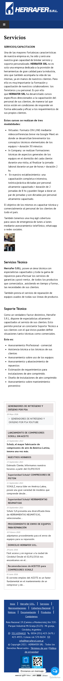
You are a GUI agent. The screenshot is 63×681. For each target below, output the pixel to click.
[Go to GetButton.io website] (55, 677)
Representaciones (17, 608)
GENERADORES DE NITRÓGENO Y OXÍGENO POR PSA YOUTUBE (27, 420)
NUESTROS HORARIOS (19, 457)
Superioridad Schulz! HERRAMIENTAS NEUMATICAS (27, 501)
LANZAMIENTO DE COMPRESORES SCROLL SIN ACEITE (26, 434)
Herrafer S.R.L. (27, 603)
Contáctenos (31, 616)
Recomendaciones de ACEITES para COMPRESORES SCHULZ (27, 568)
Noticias (12, 612)
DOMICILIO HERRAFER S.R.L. (22, 545)
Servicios (44, 603)
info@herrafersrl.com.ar (31, 640)
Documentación (28, 612)
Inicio (12, 603)
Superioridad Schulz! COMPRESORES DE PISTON (29, 476)
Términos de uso (39, 648)
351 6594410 (19, 633)
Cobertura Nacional (41, 608)
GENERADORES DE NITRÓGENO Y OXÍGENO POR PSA (25, 408)
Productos (46, 612)
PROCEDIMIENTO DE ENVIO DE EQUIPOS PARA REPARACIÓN (29, 525)
